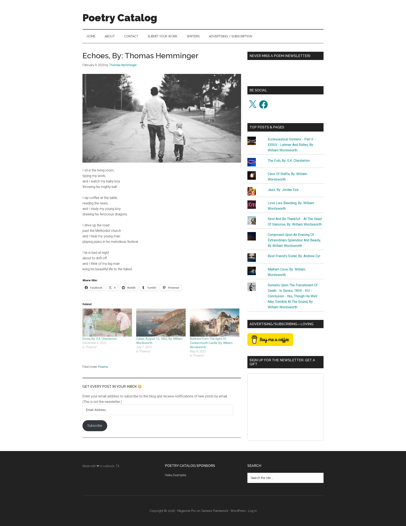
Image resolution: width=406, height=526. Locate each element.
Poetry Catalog (119, 18)
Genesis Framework (214, 510)
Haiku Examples (175, 475)
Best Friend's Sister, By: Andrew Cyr (294, 256)
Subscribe (94, 426)
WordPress (238, 510)
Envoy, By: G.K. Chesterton (99, 338)
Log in (252, 510)
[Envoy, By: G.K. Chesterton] (107, 323)
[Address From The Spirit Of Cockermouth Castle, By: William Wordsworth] (214, 323)
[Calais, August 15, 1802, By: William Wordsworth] (161, 323)
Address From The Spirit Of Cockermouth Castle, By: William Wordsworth (211, 343)
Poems (103, 366)
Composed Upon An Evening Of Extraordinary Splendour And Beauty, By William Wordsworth (294, 240)
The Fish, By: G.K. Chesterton (289, 161)
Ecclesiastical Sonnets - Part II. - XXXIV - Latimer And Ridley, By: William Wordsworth (292, 144)
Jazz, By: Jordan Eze (283, 190)
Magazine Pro (186, 510)
